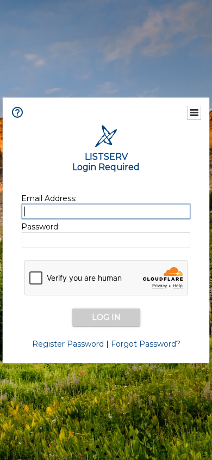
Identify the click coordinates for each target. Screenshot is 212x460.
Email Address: (49, 198)
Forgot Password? (145, 344)
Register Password (68, 344)
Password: (40, 227)
